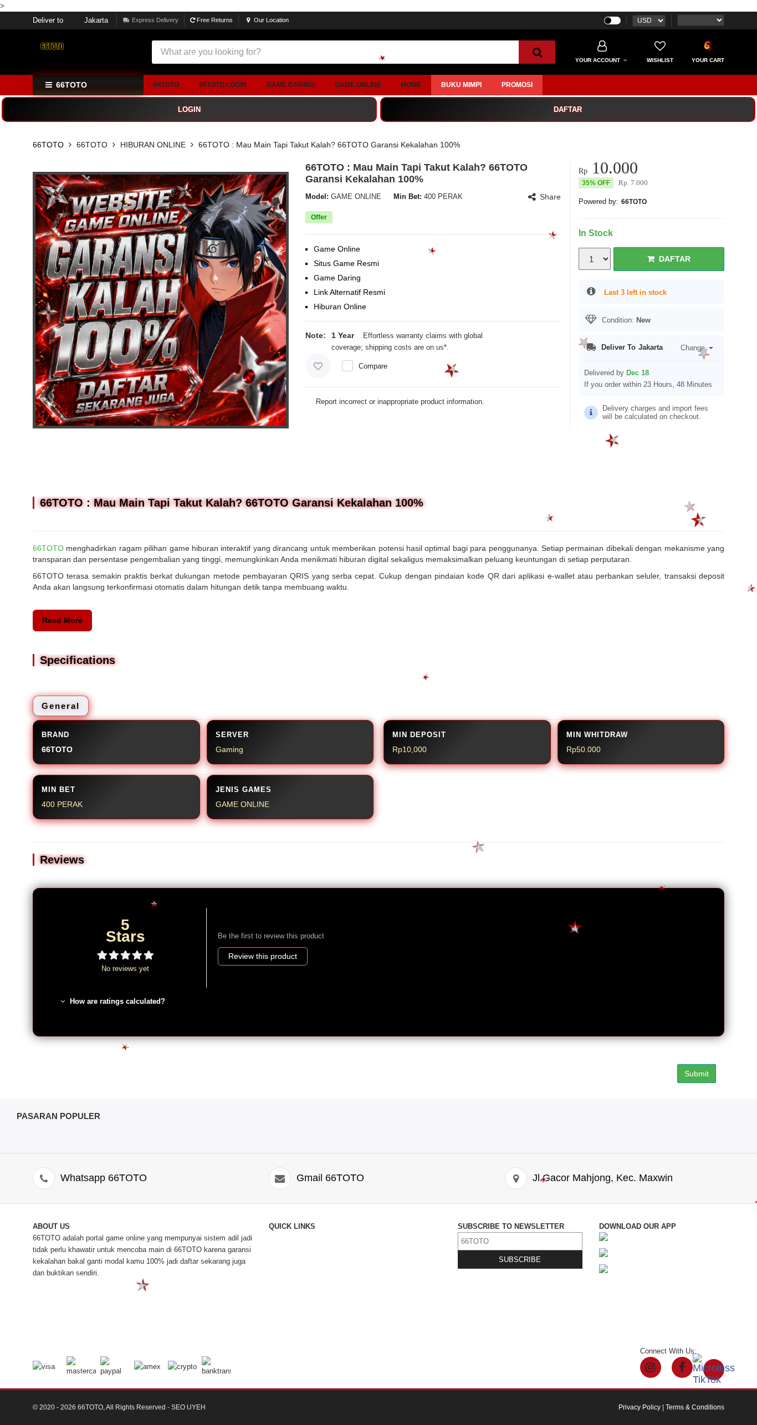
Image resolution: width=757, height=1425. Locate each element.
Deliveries (284, 1273)
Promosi (517, 85)
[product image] (160, 300)
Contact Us (287, 1238)
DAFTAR (568, 109)
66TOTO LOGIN (223, 85)
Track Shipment (294, 1261)
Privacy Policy (380, 1273)
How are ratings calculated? (116, 1001)
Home (411, 85)
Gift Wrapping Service (392, 1261)
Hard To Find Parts (387, 1249)
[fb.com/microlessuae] (682, 1367)
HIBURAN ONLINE (153, 144)
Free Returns (214, 20)
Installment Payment (302, 1331)
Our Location (271, 20)
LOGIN (189, 109)
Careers (281, 1308)
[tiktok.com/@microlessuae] (713, 1369)
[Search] (537, 52)
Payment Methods (298, 1319)
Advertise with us (385, 1296)
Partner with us (381, 1308)
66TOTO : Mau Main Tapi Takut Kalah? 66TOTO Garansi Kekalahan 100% (329, 144)
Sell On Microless (386, 1319)
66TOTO (166, 85)
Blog (364, 1238)
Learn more (469, 347)
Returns (281, 1284)
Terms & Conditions (389, 1284)
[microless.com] (85, 46)
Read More (62, 620)
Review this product (262, 956)
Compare (373, 366)
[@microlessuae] (650, 1367)
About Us (284, 1249)
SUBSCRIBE (520, 1259)
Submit (696, 1073)
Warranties (286, 1296)
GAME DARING (291, 85)
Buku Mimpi (461, 85)
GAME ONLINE (358, 85)
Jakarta (70, 20)
